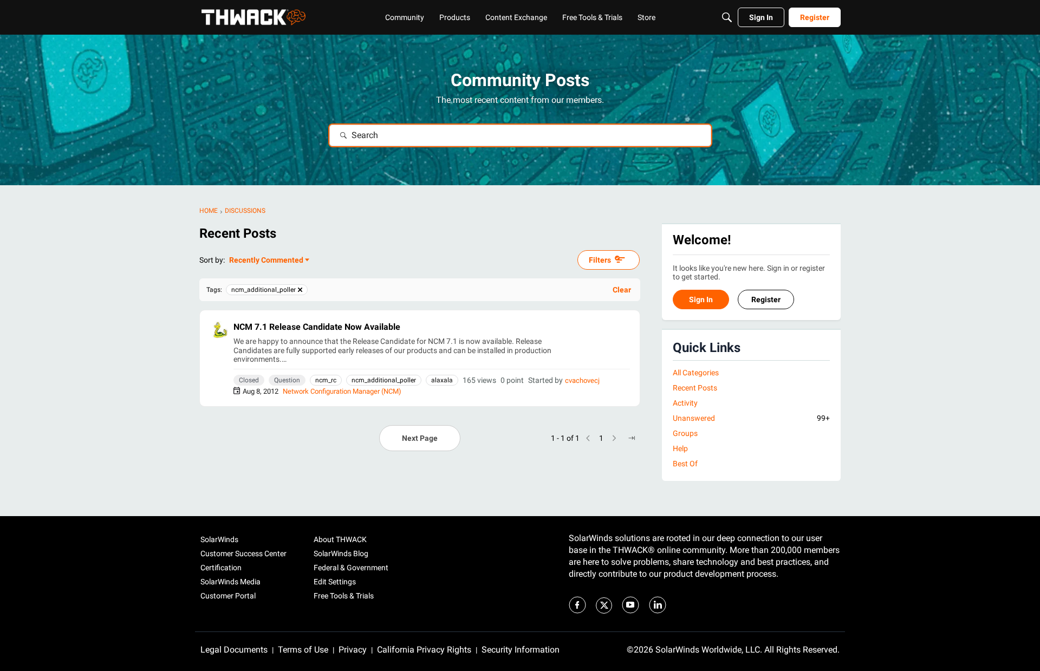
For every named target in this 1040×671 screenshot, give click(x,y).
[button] (219, 329)
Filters (600, 260)
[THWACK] (253, 17)
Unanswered (751, 418)
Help (680, 449)
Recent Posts (695, 387)
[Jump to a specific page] (631, 438)
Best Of (685, 464)
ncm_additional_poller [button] (384, 380)
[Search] (727, 17)
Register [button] (766, 300)
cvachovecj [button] (582, 380)
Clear (622, 289)
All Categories (696, 372)
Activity (685, 403)
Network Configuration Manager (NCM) (342, 391)
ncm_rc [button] (325, 380)
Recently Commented (266, 261)
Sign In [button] (701, 300)
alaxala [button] (442, 380)
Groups (685, 433)
